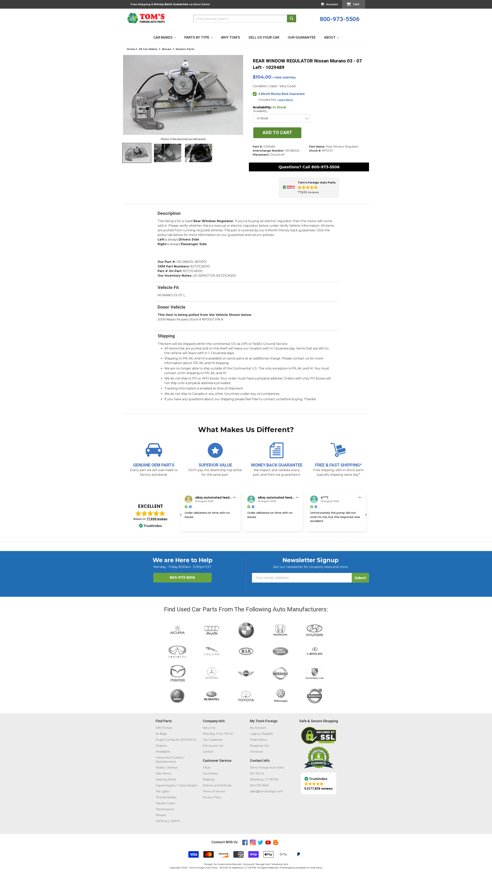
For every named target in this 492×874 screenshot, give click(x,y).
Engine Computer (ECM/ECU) (176, 739)
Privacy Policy (212, 797)
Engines (161, 745)
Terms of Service (214, 791)
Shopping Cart (259, 745)
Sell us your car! (213, 745)
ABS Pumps (164, 728)
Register (267, 733)
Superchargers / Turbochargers (176, 785)
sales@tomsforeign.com (266, 791)
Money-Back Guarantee (171, 4)
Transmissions (165, 809)
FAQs (206, 767)
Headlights (163, 751)
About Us (209, 728)
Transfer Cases (165, 803)
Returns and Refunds (217, 785)
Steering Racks (166, 779)
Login (254, 733)
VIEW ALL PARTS (168, 821)
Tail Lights (162, 791)
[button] (309, 187)
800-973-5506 (339, 19)
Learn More (285, 99)
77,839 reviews (157, 519)
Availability (260, 111)
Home (131, 49)
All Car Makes (148, 49)
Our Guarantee (213, 739)
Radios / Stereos (167, 767)
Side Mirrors (163, 773)
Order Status (258, 739)
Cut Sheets (210, 773)
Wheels (161, 815)
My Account (258, 728)
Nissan (166, 49)
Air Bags (161, 733)
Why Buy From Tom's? (218, 733)
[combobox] (244, 18)
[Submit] (291, 18)
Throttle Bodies (166, 797)
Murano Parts (185, 49)
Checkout (256, 751)
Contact (208, 751)
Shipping (208, 779)
